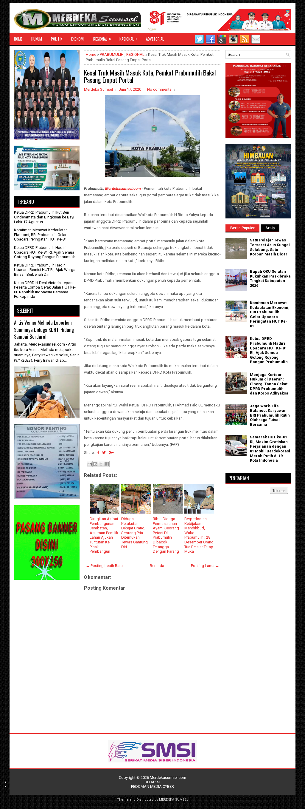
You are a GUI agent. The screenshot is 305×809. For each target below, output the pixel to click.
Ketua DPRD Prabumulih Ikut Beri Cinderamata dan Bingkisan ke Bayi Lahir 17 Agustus (44, 217)
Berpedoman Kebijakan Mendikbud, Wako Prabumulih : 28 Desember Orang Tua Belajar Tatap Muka (199, 535)
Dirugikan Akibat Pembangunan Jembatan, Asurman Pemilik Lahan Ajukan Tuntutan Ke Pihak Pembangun (104, 535)
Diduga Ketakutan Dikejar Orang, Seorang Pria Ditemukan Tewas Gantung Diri (134, 533)
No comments (159, 89)
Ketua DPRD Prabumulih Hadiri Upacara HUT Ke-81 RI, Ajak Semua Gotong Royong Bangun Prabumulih (44, 252)
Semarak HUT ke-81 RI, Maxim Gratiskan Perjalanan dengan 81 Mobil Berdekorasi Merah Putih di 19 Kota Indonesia (270, 449)
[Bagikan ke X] (101, 464)
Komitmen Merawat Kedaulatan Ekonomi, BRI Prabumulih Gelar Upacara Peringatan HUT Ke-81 (41, 234)
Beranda (157, 565)
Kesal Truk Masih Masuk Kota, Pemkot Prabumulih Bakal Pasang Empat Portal (150, 76)
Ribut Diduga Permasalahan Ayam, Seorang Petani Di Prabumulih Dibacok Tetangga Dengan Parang (166, 535)
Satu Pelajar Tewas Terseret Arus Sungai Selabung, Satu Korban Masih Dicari (270, 247)
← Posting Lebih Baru (104, 565)
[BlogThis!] (95, 464)
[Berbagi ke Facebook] (107, 464)
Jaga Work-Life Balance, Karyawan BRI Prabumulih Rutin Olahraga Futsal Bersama (270, 415)
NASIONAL (128, 39)
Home (91, 54)
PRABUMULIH (112, 54)
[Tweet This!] (104, 452)
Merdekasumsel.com (123, 188)
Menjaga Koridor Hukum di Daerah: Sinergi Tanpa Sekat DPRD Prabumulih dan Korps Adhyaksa (269, 383)
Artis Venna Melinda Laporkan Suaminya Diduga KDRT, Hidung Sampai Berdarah (44, 329)
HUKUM (36, 39)
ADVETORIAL (155, 39)
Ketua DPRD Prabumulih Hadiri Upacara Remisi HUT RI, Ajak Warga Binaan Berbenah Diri (44, 270)
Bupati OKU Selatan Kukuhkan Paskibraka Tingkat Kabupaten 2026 (270, 278)
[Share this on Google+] (111, 452)
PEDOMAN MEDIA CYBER (152, 786)
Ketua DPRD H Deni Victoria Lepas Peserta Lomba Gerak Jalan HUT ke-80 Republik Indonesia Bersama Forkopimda (45, 290)
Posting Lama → (205, 565)
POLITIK (56, 39)
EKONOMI (77, 39)
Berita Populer (242, 228)
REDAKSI (152, 782)
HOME (18, 39)
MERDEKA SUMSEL (173, 800)
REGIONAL (102, 39)
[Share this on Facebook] (98, 452)
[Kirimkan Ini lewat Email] (90, 464)
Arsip (270, 228)
